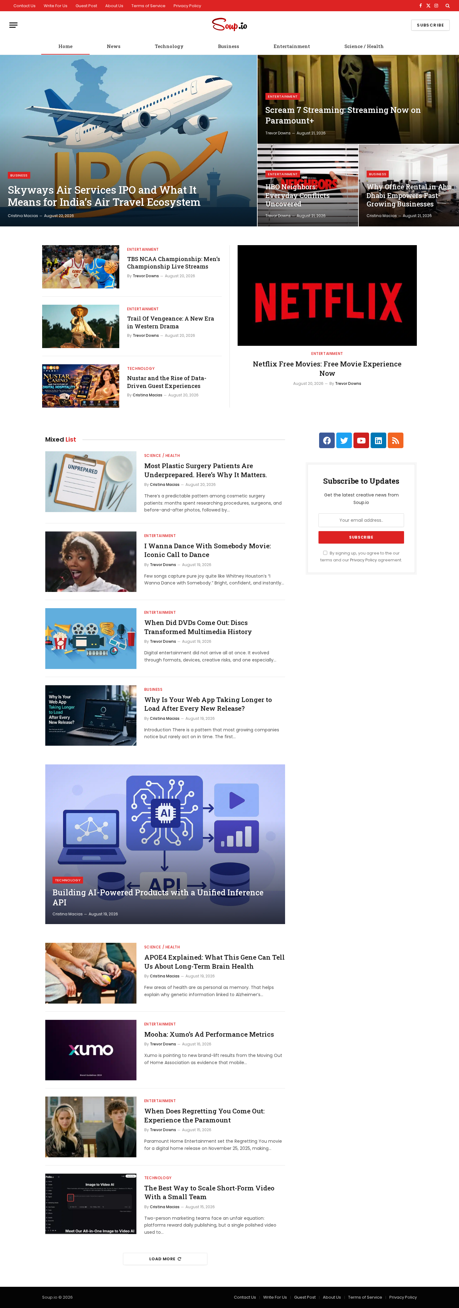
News (114, 46)
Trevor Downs (278, 133)
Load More (162, 1259)
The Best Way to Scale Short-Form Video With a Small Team (209, 1192)
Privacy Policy (187, 6)
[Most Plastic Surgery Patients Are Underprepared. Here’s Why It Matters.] (90, 481)
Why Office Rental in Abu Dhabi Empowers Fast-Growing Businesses (409, 195)
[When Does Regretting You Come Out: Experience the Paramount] (90, 1127)
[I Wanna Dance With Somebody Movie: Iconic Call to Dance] (90, 561)
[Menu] (13, 25)
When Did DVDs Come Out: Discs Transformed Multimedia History (198, 627)
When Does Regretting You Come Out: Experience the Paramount (204, 1115)
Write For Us (55, 6)
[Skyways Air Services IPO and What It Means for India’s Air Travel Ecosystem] (128, 140)
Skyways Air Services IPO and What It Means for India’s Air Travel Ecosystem (104, 196)
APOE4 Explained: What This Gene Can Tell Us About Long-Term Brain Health (214, 962)
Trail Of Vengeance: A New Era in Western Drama (170, 322)
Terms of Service (148, 6)
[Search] (447, 5)
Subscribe (430, 25)
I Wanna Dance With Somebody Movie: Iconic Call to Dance (207, 550)
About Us (114, 6)
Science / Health (364, 46)
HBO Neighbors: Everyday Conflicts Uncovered (297, 195)
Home (65, 46)
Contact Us (24, 6)
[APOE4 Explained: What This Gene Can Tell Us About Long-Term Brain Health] (90, 973)
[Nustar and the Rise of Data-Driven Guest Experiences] (80, 386)
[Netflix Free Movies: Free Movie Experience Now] (327, 295)
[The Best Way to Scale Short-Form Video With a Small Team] (90, 1204)
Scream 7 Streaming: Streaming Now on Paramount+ (343, 115)
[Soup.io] (229, 25)
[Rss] (395, 440)
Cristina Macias (23, 215)
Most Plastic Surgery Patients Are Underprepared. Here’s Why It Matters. (205, 470)
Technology (169, 46)
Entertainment (292, 46)
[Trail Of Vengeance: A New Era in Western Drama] (80, 326)
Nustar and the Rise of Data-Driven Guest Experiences (166, 381)
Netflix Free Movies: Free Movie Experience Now (327, 368)
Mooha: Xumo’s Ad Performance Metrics (209, 1034)
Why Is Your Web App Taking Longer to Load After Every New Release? (208, 704)
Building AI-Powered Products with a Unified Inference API (158, 898)
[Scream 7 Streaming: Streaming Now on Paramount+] (358, 99)
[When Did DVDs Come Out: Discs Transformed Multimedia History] (90, 638)
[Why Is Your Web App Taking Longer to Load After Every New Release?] (90, 715)
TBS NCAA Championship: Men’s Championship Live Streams (173, 262)
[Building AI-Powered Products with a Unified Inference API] (165, 844)
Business (228, 46)
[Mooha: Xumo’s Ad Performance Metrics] (90, 1050)
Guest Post (86, 6)
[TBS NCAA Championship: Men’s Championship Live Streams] (80, 266)
